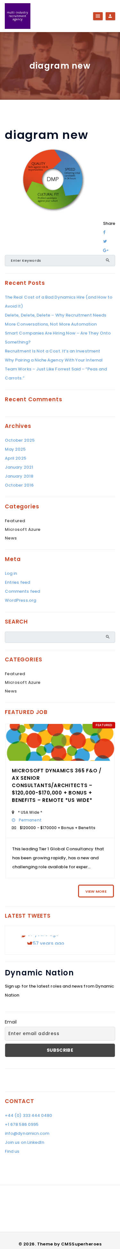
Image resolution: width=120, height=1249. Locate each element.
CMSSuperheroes (81, 1244)
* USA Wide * (30, 812)
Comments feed (22, 591)
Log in (11, 573)
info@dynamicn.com (27, 1133)
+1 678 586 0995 (21, 1124)
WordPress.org (20, 600)
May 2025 (15, 449)
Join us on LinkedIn (24, 1142)
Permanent (30, 820)
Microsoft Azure (23, 529)
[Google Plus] (105, 250)
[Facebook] (104, 232)
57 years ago (48, 942)
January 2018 (19, 476)
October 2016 (19, 485)
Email (11, 1022)
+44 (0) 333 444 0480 (28, 1115)
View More (96, 891)
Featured (15, 521)
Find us (12, 1151)
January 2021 (19, 467)
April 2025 (15, 458)
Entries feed (17, 582)
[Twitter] (105, 241)
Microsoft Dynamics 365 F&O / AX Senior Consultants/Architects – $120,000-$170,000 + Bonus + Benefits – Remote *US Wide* (56, 785)
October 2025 (20, 440)
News (11, 538)
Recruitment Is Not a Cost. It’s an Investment (52, 351)
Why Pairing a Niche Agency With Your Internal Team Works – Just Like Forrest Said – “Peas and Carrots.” (56, 369)
